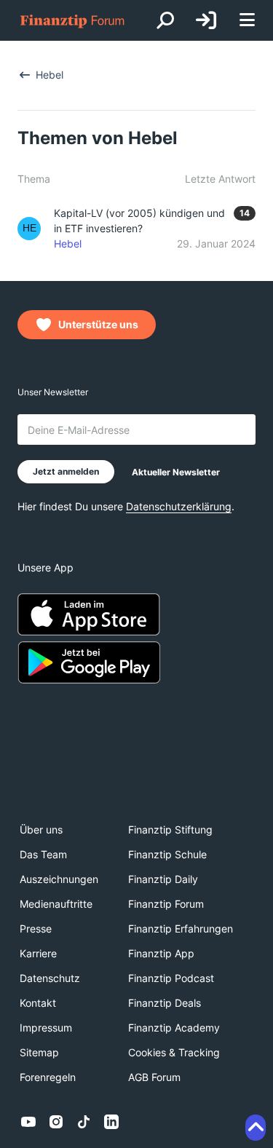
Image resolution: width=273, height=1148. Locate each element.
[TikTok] (83, 1122)
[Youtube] (28, 1122)
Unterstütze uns (98, 324)
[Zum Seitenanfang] (255, 1128)
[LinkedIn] (111, 1122)
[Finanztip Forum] (72, 21)
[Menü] (247, 21)
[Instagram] (56, 1122)
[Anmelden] (206, 20)
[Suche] (165, 20)
